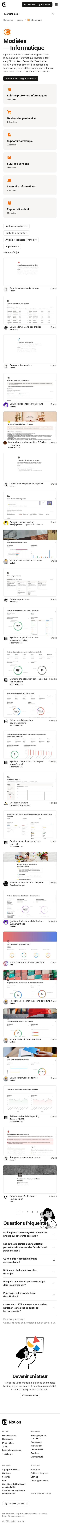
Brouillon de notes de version (24, 288)
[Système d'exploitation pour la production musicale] (30, 662)
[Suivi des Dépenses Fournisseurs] (30, 387)
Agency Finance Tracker (22, 522)
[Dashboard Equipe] (30, 786)
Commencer (30, 1395)
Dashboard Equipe (19, 802)
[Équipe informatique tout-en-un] (30, 1141)
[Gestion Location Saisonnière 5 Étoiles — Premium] (30, 425)
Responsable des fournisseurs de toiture (30, 1000)
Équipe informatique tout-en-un (25, 1157)
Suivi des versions (18, 163)
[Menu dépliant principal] (56, 4)
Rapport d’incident (18, 209)
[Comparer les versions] (30, 349)
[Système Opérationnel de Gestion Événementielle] (30, 904)
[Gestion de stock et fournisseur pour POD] (30, 824)
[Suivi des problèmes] (30, 582)
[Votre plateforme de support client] (30, 946)
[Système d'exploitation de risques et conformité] (30, 745)
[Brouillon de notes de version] (30, 272)
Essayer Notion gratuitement (20, 78)
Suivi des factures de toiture (24, 1077)
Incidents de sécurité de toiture (25, 1039)
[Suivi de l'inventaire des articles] (30, 310)
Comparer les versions (21, 365)
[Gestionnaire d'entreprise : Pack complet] (30, 1179)
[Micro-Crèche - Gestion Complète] (30, 866)
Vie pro (20, 20)
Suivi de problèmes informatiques (27, 95)
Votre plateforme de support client (27, 962)
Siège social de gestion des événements (21, 721)
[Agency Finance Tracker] (30, 505)
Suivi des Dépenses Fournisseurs (26, 403)
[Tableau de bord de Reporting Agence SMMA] (30, 1099)
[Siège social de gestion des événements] (30, 703)
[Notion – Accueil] (4, 4)
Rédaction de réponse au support (26, 483)
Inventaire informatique (21, 186)
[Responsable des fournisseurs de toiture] (30, 984)
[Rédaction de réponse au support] (30, 467)
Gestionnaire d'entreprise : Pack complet (23, 1197)
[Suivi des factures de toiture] (30, 1061)
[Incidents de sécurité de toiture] (30, 1022)
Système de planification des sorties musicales (24, 639)
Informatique (36, 20)
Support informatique (20, 141)
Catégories (8, 20)
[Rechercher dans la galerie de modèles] (53, 14)
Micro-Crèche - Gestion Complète (27, 882)
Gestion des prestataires (22, 118)
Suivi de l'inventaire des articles (25, 326)
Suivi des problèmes (20, 599)
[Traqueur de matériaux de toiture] (30, 544)
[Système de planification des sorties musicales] (30, 621)
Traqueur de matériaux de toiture (26, 560)
